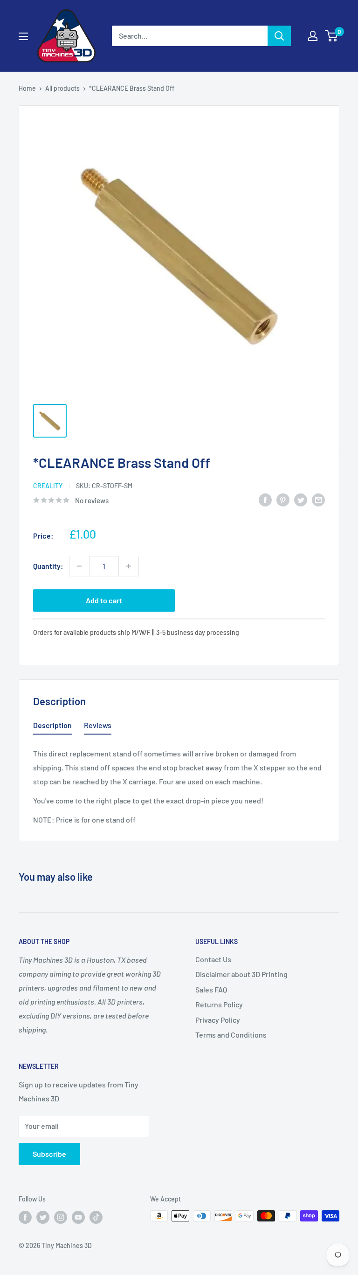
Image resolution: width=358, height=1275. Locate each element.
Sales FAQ (211, 989)
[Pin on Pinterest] (282, 499)
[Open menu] (23, 36)
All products (62, 88)
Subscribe (49, 1153)
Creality (47, 486)
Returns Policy (219, 1004)
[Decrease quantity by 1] (79, 566)
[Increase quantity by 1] (128, 566)
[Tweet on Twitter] (300, 499)
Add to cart (104, 600)
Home (27, 88)
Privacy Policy (217, 1019)
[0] (331, 35)
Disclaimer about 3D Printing (241, 974)
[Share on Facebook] (265, 499)
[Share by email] (318, 499)
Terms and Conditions (231, 1034)
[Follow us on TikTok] (96, 1216)
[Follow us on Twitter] (42, 1216)
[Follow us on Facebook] (25, 1216)
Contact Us (213, 959)
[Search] (279, 36)
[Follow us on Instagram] (60, 1216)
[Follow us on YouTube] (78, 1216)
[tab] (52, 727)
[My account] (312, 36)
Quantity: (48, 565)
